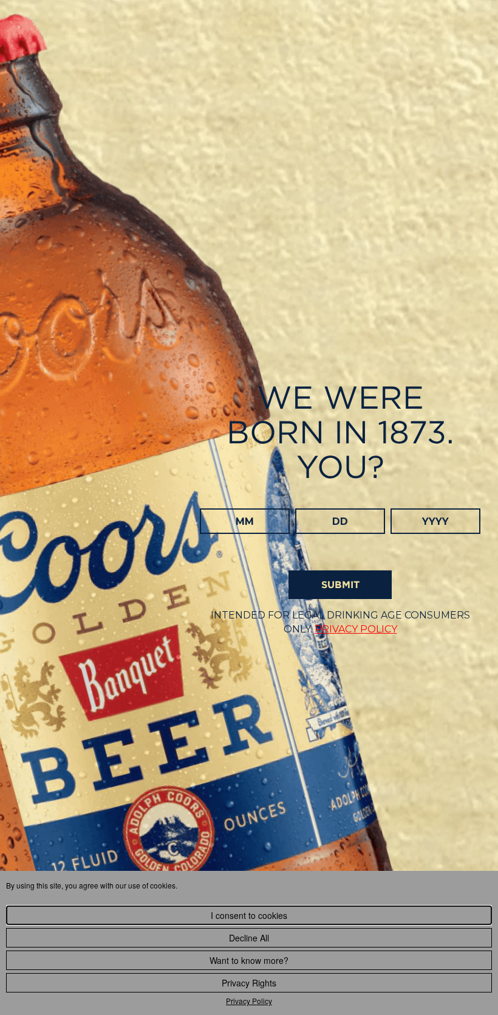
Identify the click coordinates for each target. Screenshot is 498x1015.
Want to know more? (249, 960)
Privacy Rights (249, 983)
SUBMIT (340, 584)
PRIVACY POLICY (356, 629)
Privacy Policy (249, 1001)
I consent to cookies (249, 915)
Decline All (249, 938)
